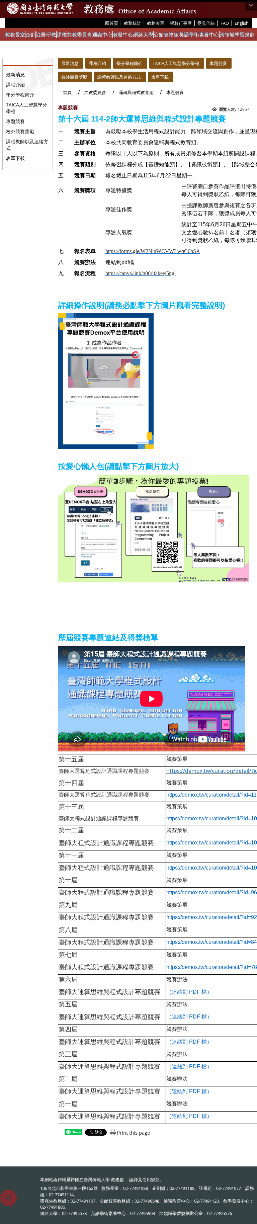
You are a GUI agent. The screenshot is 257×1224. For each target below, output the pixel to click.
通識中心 (102, 34)
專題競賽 (15, 121)
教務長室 (15, 34)
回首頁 (111, 23)
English (242, 23)
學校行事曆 (181, 23)
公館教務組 (166, 34)
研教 (51, 34)
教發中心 (123, 34)
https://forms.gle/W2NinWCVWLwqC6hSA (152, 251)
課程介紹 (15, 84)
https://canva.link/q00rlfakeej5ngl (140, 273)
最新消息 (15, 74)
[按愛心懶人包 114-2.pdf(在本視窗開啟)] (153, 528)
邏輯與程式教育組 (136, 92)
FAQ (225, 23)
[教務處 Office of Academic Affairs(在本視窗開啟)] (40, 8)
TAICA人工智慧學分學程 (26, 107)
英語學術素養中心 (199, 34)
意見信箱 (206, 23)
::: (102, 23)
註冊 (41, 34)
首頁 (67, 92)
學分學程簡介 (20, 94)
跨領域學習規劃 (237, 34)
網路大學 (143, 34)
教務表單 (155, 23)
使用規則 (151, 1179)
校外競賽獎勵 (20, 131)
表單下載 (15, 158)
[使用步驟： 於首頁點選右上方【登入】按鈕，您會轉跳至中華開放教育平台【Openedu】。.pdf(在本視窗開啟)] (106, 380)
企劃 (30, 34)
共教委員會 (79, 34)
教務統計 (132, 23)
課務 (62, 34)
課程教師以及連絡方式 (27, 144)
